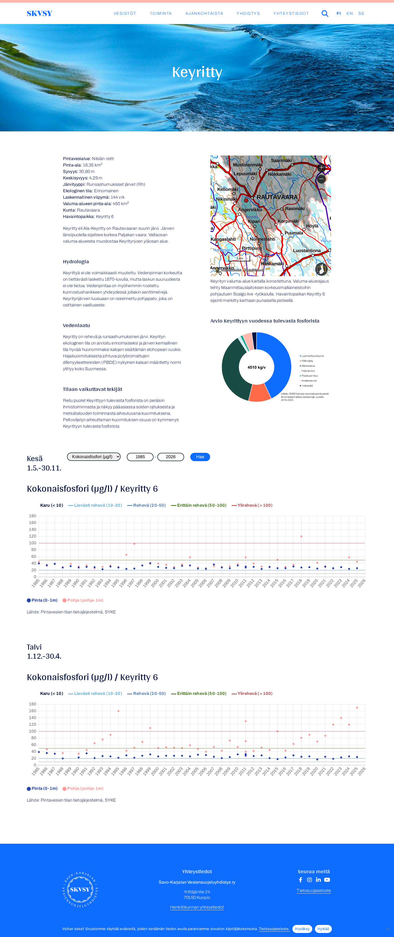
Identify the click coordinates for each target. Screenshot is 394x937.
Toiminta (161, 13)
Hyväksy (302, 929)
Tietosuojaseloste (314, 890)
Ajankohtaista (204, 13)
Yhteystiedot (291, 13)
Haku (332, 13)
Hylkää (323, 929)
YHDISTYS (248, 13)
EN (350, 13)
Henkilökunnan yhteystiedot (197, 907)
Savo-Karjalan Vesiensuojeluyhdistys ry (39, 13)
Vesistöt (125, 13)
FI (339, 13)
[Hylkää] (387, 929)
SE (361, 13)
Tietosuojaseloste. (274, 929)
